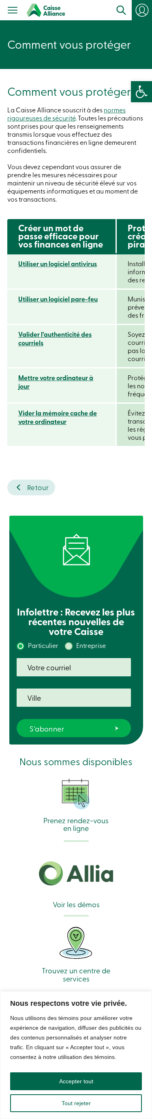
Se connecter (145, 13)
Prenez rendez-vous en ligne (76, 823)
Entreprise (91, 645)
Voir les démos (76, 903)
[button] (141, 91)
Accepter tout (76, 1081)
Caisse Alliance (46, 10)
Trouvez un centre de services (76, 973)
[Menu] (13, 11)
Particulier (43, 645)
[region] (76, 1055)
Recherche (121, 10)
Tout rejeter (76, 1103)
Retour (38, 487)
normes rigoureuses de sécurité (66, 113)
